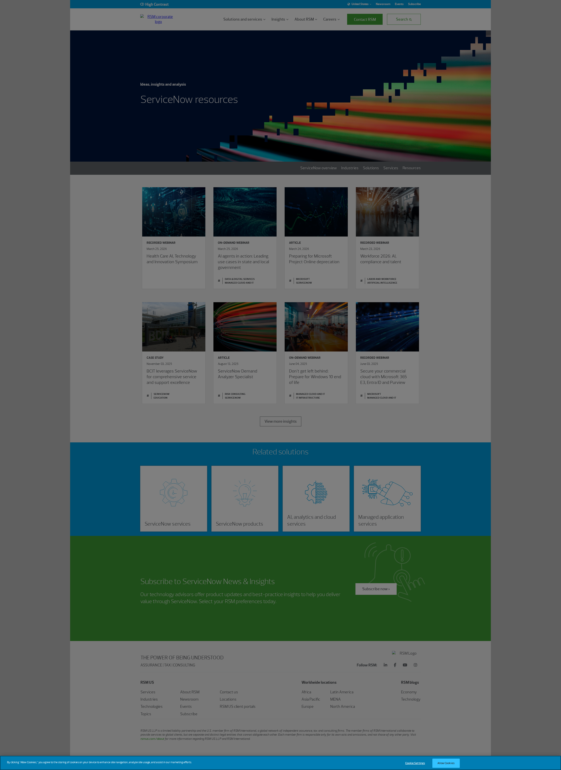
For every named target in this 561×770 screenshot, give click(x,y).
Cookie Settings (415, 763)
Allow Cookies (445, 763)
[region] (280, 763)
